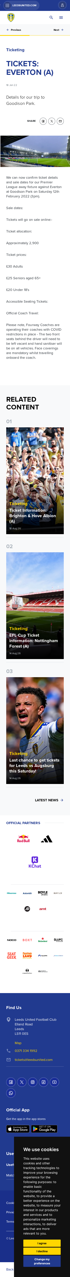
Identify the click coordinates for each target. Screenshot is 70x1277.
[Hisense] (11, 893)
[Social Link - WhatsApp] (11, 1093)
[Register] (60, 5)
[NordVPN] (42, 955)
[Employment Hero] (27, 971)
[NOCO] (11, 940)
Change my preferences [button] (42, 1261)
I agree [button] (42, 1243)
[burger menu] (61, 17)
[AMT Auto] (42, 908)
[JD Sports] (27, 908)
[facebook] (43, 121)
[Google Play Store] (44, 1129)
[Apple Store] (18, 1129)
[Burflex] (58, 893)
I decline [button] (42, 1251)
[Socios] (58, 940)
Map (18, 1042)
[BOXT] (27, 940)
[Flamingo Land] (27, 955)
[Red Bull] (23, 838)
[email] (60, 121)
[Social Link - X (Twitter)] (21, 1082)
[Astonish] (27, 893)
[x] (51, 121)
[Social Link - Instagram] (32, 1082)
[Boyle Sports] (42, 893)
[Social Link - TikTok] (43, 1082)
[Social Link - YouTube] (54, 1082)
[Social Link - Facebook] (11, 1082)
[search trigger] (51, 17)
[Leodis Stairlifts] (58, 955)
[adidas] (46, 838)
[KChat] (35, 862)
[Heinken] (42, 940)
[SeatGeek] (11, 955)
